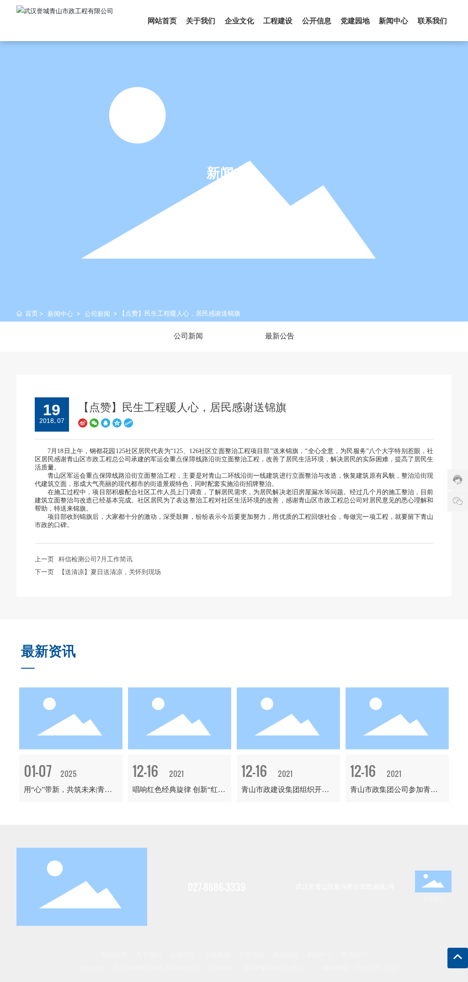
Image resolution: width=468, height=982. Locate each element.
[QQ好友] (105, 422)
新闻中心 (60, 313)
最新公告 (279, 336)
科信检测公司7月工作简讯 (95, 559)
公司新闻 (97, 313)
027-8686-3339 (216, 887)
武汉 (390, 968)
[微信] (94, 422)
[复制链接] (128, 422)
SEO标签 (221, 968)
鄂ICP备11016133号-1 (273, 968)
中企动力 (368, 968)
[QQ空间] (117, 422)
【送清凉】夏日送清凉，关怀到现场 (109, 571)
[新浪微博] (82, 422)
